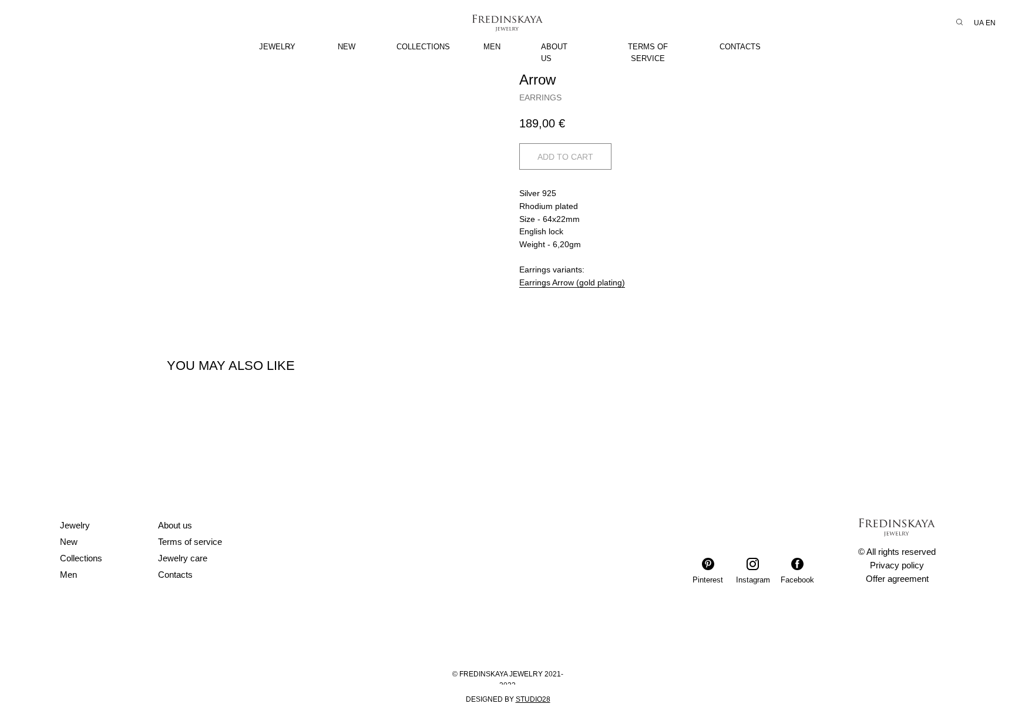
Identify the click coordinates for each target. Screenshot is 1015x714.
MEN (491, 46)
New (69, 542)
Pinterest (708, 579)
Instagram (753, 579)
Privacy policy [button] (897, 565)
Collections (81, 558)
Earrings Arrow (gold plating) (572, 282)
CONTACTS (740, 46)
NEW (346, 46)
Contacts (175, 575)
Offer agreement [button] (897, 579)
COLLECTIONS (423, 46)
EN (991, 23)
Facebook (797, 579)
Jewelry (75, 525)
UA (979, 23)
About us (175, 525)
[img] (291, 47)
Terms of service (190, 542)
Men (68, 575)
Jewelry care (182, 558)
